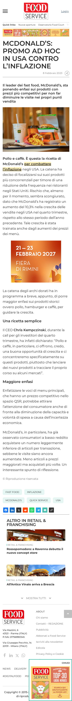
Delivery (20, 668)
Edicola (40, 647)
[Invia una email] (44, 510)
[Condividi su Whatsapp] (31, 510)
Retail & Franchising (20, 545)
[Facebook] (5, 655)
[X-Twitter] (17, 655)
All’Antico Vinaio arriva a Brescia (30, 584)
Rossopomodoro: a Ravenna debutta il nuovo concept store (35, 550)
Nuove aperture (26, 25)
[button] (5, 11)
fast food (12, 492)
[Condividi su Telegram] (38, 510)
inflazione (34, 492)
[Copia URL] (51, 510)
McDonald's (14, 500)
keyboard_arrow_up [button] (68, 614)
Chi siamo (42, 617)
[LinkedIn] (11, 655)
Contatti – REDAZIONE (49, 623)
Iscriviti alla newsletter (49, 641)
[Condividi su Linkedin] (12, 510)
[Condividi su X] (18, 510)
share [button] (67, 73)
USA (58, 500)
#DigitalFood (12, 676)
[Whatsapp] (23, 655)
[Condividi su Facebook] (5, 510)
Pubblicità (42, 629)
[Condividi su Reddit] (25, 510)
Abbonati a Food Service (51, 635)
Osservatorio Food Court (51, 25)
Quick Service (39, 500)
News (7, 668)
